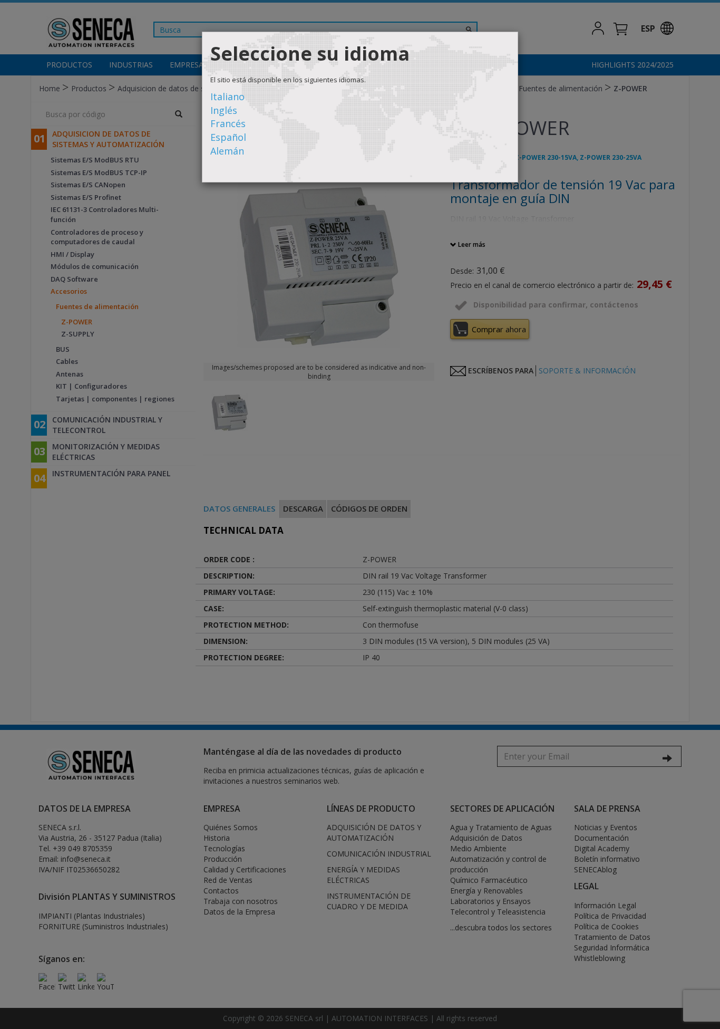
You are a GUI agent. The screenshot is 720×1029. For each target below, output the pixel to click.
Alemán (227, 151)
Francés (228, 123)
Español (228, 137)
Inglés (223, 110)
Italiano (227, 96)
